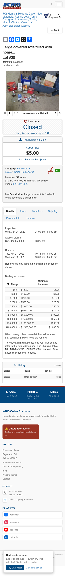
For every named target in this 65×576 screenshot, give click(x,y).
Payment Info (13, 218)
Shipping (52, 211)
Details (10, 211)
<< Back (55, 30)
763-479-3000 (15, 491)
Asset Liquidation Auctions (16, 25)
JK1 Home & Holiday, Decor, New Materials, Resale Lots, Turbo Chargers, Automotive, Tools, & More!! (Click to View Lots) (22, 18)
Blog (4, 470)
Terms (23, 211)
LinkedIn (11, 537)
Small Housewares (24, 171)
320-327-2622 (20, 183)
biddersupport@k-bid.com (21, 499)
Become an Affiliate (11, 462)
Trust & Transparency (12, 466)
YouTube (11, 529)
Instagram (12, 522)
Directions (37, 211)
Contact (6, 478)
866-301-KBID (15, 494)
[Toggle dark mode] (51, 3)
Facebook (12, 514)
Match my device (34, 567)
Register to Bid (9, 454)
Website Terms (9, 474)
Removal (30, 218)
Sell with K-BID (9, 458)
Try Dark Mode (15, 567)
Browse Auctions (10, 450)
